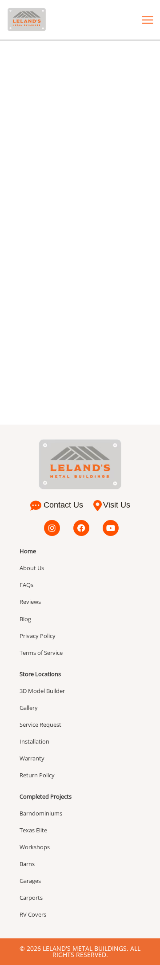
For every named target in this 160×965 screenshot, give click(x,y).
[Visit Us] (97, 505)
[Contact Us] (35, 505)
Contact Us (63, 504)
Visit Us (116, 504)
